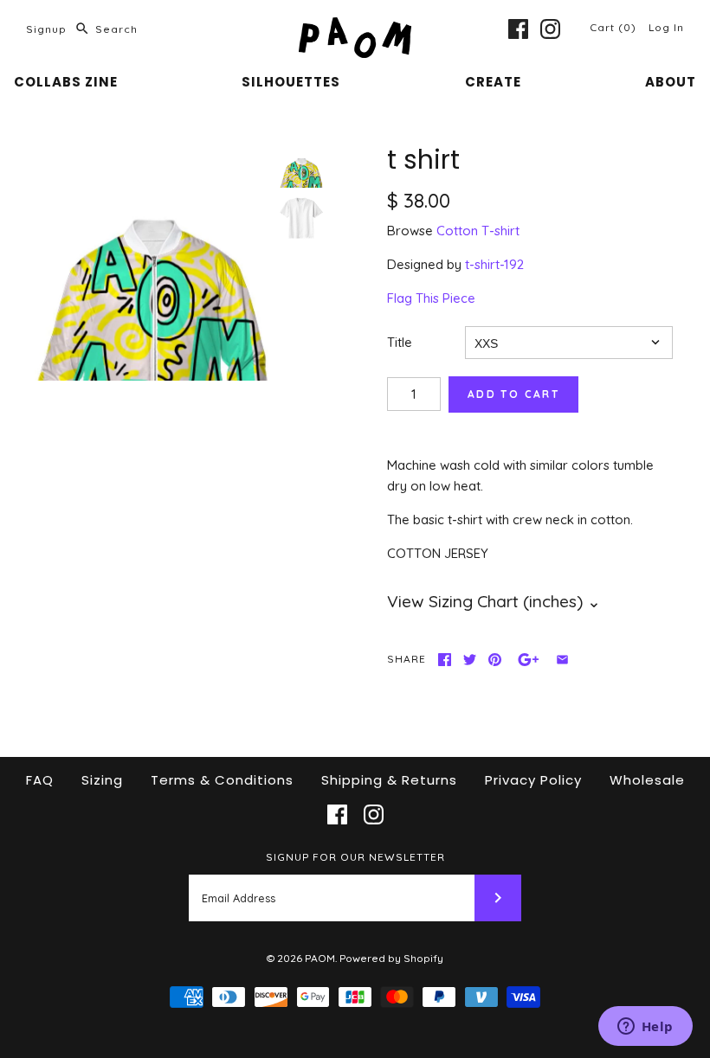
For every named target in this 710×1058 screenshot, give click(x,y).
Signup (46, 28)
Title (399, 342)
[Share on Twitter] (469, 659)
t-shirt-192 (494, 264)
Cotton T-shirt (478, 230)
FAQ (40, 780)
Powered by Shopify (391, 958)
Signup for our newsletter (355, 856)
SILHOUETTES (291, 82)
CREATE (493, 82)
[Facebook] (518, 29)
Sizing (102, 780)
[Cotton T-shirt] (301, 218)
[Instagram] (550, 29)
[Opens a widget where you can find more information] (645, 1027)
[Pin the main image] (494, 659)
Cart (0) (615, 27)
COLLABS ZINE (66, 82)
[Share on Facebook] (444, 659)
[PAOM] (355, 27)
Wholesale (647, 780)
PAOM (320, 958)
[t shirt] (153, 262)
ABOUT (670, 82)
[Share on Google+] (528, 659)
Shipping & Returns (389, 780)
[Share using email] (562, 659)
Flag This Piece (431, 298)
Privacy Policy (533, 780)
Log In (666, 27)
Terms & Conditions (222, 780)
